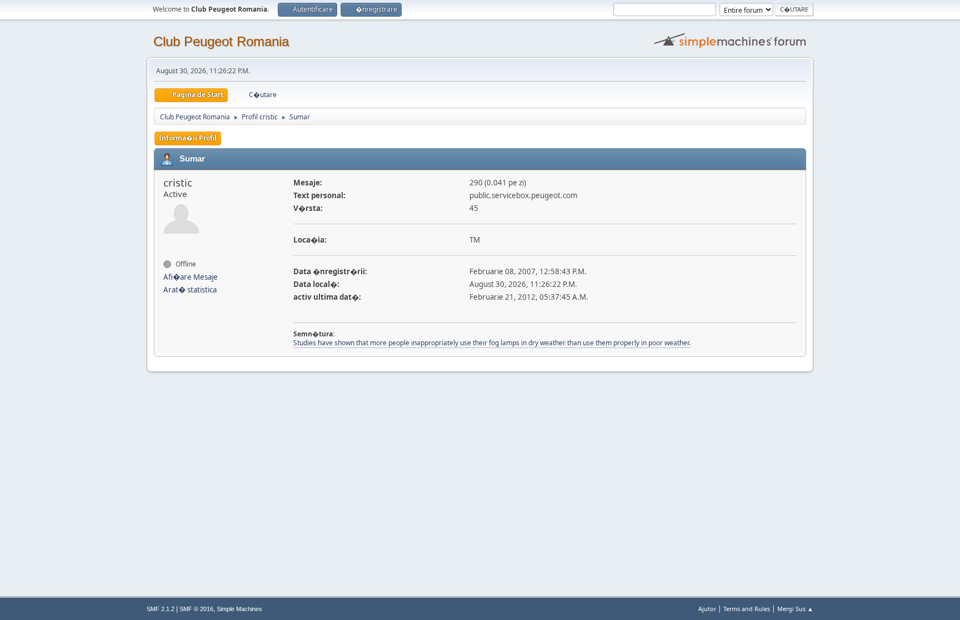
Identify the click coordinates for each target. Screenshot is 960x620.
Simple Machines (239, 609)
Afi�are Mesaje (190, 277)
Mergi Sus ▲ (795, 608)
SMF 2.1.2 (160, 609)
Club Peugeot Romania (221, 41)
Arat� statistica (190, 290)
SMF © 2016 (196, 609)
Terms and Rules (746, 608)
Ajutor (707, 608)
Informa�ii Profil (188, 138)
